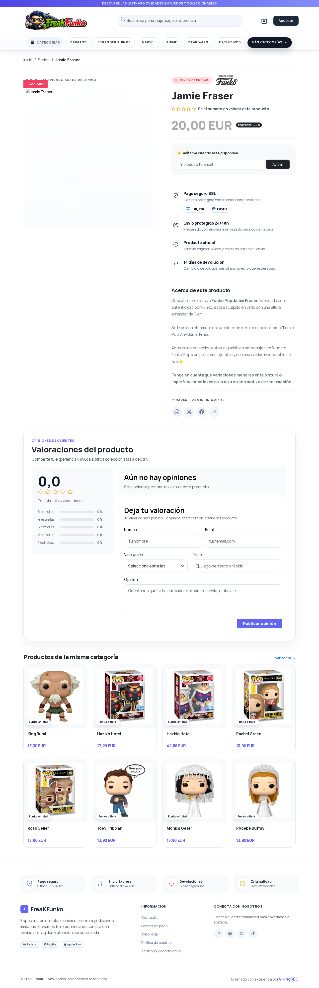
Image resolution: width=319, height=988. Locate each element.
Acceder (286, 20)
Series (44, 59)
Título (197, 554)
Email (209, 529)
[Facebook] (201, 412)
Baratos (78, 42)
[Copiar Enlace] (214, 412)
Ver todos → (285, 658)
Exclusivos (230, 42)
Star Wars (198, 42)
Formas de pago (154, 926)
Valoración (133, 554)
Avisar (277, 164)
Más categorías (267, 42)
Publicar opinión (259, 623)
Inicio (27, 59)
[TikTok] (253, 933)
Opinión (131, 579)
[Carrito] (264, 20)
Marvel (148, 42)
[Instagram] (218, 933)
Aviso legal (149, 934)
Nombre (131, 529)
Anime (171, 42)
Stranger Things (114, 42)
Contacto (149, 917)
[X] (241, 933)
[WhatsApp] (176, 412)
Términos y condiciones (161, 951)
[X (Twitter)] (189, 412)
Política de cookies (156, 942)
